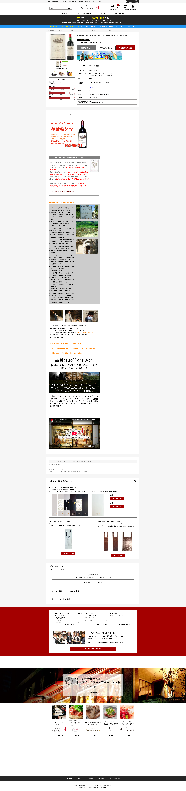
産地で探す (64, 461)
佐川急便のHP (109, 23)
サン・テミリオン (85, 461)
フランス (70, 461)
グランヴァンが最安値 (60, 469)
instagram (93, 693)
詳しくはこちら (71, 624)
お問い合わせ (69, 778)
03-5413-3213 (94, 636)
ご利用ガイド (80, 778)
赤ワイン (91, 87)
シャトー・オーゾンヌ (95, 461)
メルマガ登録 (101, 778)
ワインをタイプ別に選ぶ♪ (55, 467)
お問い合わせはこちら (114, 636)
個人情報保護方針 (125, 624)
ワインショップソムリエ (55, 461)
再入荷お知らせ (107, 48)
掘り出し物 (51, 469)
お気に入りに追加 (126, 48)
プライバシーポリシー (114, 778)
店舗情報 (90, 778)
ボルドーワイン (76, 461)
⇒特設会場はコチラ (81, 60)
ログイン (95, 582)
